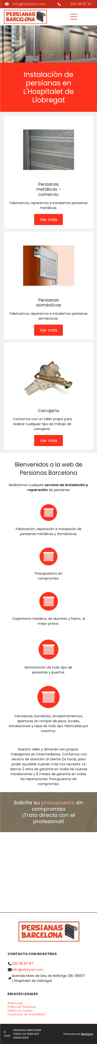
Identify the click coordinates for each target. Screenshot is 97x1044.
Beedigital (87, 1034)
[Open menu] (73, 16)
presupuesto (58, 802)
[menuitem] (17, 1003)
